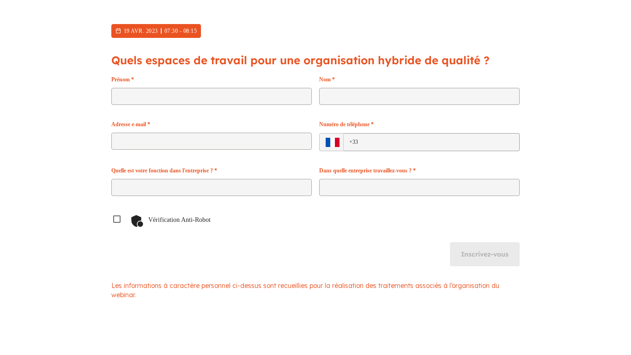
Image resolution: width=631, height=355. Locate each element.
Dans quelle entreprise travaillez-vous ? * (367, 170)
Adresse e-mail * (130, 124)
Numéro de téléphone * (346, 124)
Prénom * (122, 79)
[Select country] (333, 142)
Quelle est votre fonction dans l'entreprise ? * (164, 170)
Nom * (327, 79)
